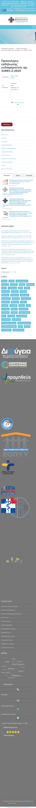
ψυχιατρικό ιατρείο (18, 330)
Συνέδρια (14, 312)
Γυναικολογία (12, 288)
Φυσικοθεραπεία (21, 316)
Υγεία (3, 316)
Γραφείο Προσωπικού (7, 151)
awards (4, 281)
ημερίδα (27, 326)
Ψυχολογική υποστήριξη (8, 323)
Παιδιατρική (5, 309)
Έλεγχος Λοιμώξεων (22, 281)
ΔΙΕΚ (20, 288)
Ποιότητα (14, 309)
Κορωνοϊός (15, 302)
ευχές (20, 326)
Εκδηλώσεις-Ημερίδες (7, 162)
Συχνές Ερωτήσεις (6, 621)
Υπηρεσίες (11, 316)
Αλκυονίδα (14, 284)
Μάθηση (23, 302)
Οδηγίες (3, 165)
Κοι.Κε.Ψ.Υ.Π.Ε (26, 298)
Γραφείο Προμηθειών (21, 48)
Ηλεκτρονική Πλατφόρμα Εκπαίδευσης (11, 613)
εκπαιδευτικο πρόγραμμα (9, 326)
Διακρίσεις (4, 138)
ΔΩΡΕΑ (27, 288)
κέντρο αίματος (6, 330)
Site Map (9, 8)
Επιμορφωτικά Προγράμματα (8, 158)
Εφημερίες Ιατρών (6, 632)
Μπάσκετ (4, 305)
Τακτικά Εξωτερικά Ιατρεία (8, 636)
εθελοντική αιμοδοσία (24, 323)
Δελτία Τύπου (4, 617)
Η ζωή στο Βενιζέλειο (6, 169)
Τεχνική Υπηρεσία (5, 155)
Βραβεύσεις (30, 284)
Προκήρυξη (5, 312)
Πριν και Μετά (23, 309)
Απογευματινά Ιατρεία (7, 640)
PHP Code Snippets (11, 807)
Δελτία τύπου (4, 134)
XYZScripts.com (25, 807)
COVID (11, 281)
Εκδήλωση (5, 295)
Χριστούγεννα (6, 319)
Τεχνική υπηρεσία (24, 312)
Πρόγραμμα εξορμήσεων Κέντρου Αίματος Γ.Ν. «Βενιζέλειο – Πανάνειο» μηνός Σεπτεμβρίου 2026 (21, 181)
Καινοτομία (16, 298)
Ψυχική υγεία (16, 319)
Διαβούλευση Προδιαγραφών (8, 148)
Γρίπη (4, 288)
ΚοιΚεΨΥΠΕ (5, 302)
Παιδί (28, 305)
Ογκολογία (13, 305)
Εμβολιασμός (24, 295)
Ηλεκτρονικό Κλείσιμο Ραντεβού (9, 606)
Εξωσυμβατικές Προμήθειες (8, 628)
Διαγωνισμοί (5, 291)
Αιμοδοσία (5, 284)
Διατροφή (23, 291)
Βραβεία (22, 284)
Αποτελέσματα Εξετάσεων (8, 610)
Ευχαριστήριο (6, 298)
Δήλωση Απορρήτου (29, 803)
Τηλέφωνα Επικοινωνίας (7, 647)
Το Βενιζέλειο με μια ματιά (7, 643)
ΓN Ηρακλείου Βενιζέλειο (7, 48)
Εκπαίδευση (4, 141)
